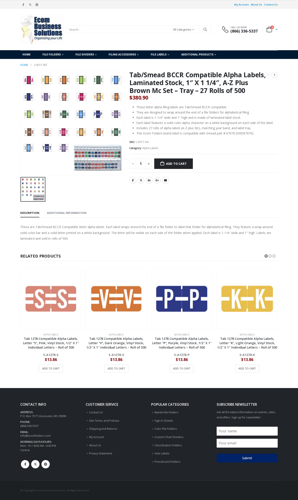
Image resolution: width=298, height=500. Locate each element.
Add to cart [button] (51, 368)
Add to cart (176, 164)
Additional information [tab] (66, 213)
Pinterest (45, 464)
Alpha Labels (150, 148)
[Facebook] (23, 4)
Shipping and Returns (103, 429)
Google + (157, 180)
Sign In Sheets (163, 421)
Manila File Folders (166, 412)
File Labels (158, 54)
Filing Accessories (122, 54)
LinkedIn (149, 180)
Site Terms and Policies (104, 421)
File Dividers (84, 54)
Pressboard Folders (167, 462)
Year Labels (162, 453)
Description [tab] (29, 213)
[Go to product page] (51, 298)
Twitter (140, 180)
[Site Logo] (41, 29)
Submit (247, 458)
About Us (256, 4)
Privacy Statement (100, 453)
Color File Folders (165, 429)
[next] (275, 75)
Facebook (132, 180)
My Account (241, 4)
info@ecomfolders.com (35, 436)
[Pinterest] (37, 4)
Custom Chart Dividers (168, 437)
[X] (30, 4)
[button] (266, 256)
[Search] (205, 29)
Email (165, 180)
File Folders (52, 54)
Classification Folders (168, 445)
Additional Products (197, 54)
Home (26, 54)
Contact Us (271, 4)
